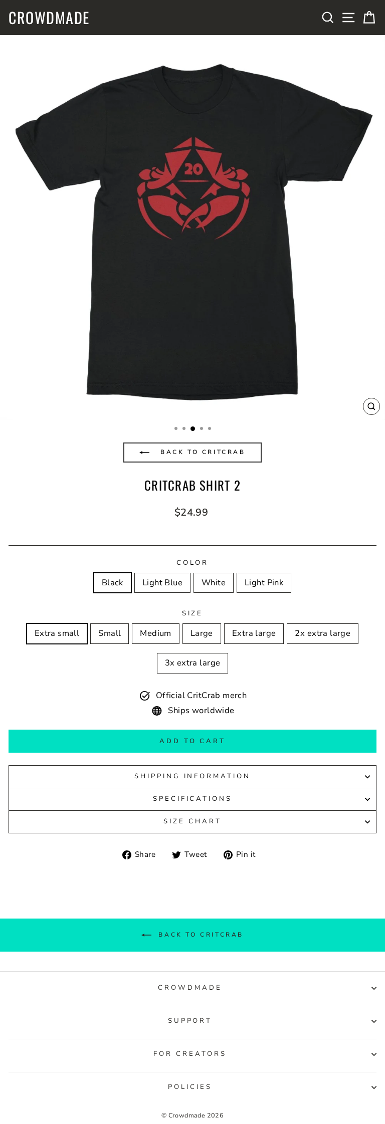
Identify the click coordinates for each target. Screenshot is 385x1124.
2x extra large (322, 633)
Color (192, 562)
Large (201, 633)
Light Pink (264, 582)
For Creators (190, 1053)
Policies (190, 1086)
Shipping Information (192, 776)
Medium (155, 633)
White (214, 582)
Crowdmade (49, 18)
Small (109, 633)
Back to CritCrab (201, 452)
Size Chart (192, 821)
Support (190, 1020)
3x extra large (193, 662)
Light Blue (162, 582)
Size (193, 613)
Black (112, 582)
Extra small (57, 633)
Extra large (254, 633)
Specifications (193, 798)
